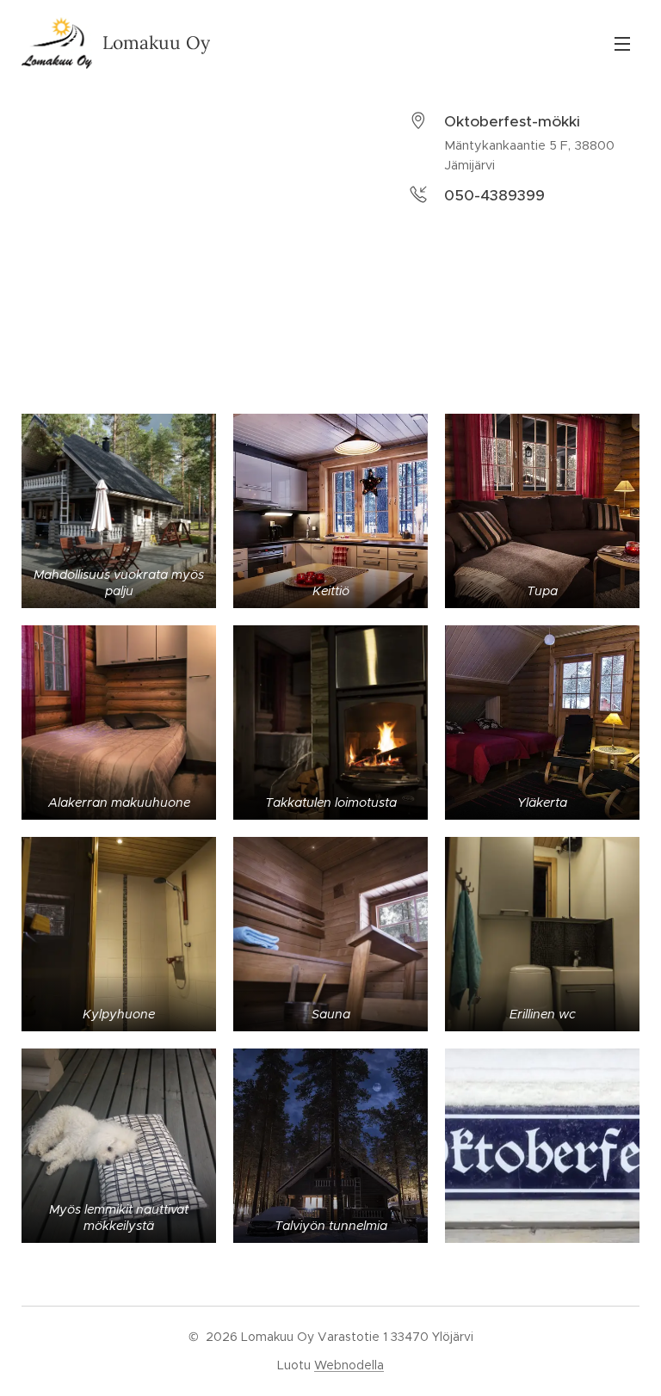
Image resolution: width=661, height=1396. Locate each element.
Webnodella (349, 1365)
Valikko (622, 43)
